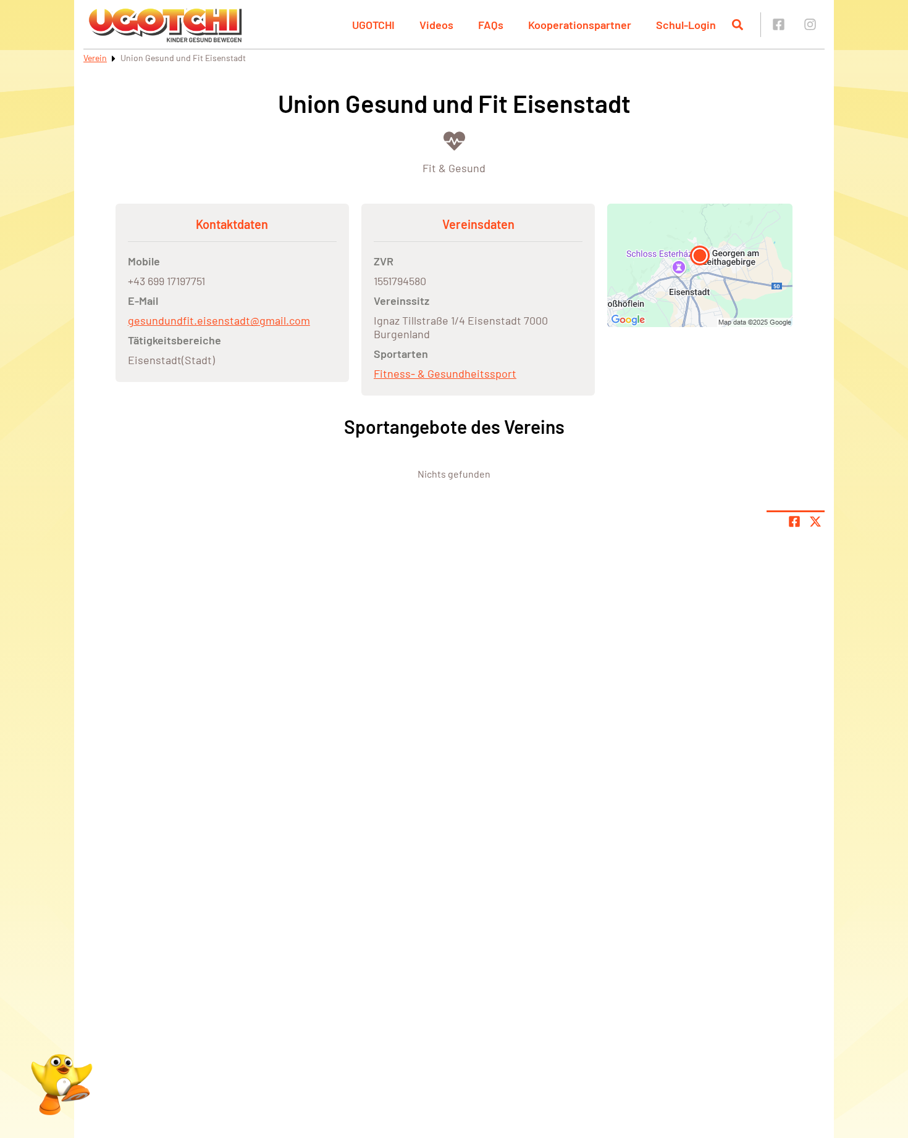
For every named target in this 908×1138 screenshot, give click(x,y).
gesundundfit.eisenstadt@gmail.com (219, 320)
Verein (95, 57)
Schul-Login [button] (686, 24)
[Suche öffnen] (737, 25)
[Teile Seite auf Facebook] (794, 521)
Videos (436, 24)
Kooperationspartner (579, 24)
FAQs (490, 24)
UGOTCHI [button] (373, 24)
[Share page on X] (815, 521)
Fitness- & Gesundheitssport (445, 373)
